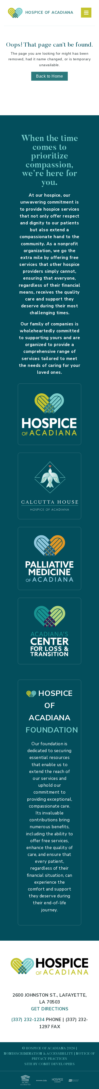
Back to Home (49, 76)
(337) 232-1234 (27, 1020)
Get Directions (49, 1009)
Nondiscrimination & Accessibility (38, 1053)
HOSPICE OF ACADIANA (48, 12)
